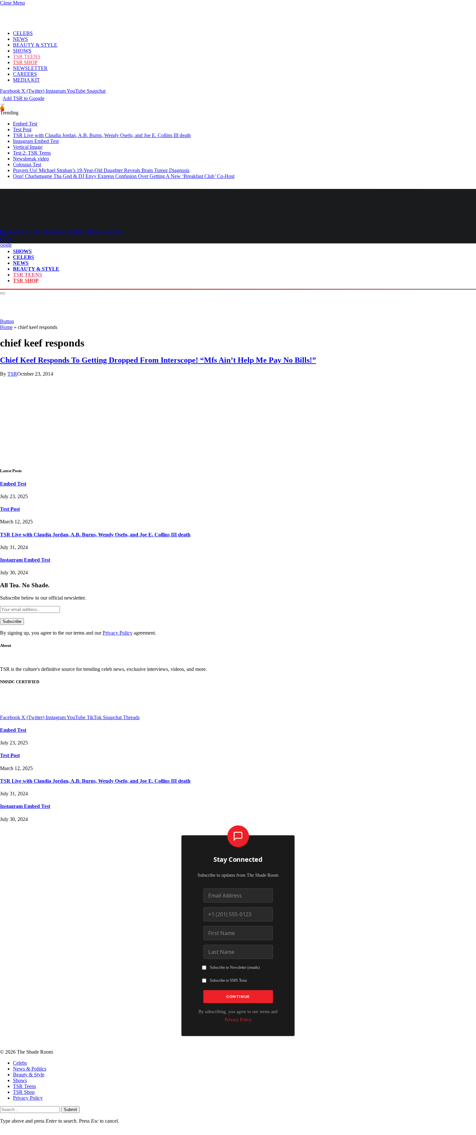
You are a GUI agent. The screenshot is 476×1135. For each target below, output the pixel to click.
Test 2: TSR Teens (32, 153)
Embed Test (25, 123)
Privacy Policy (117, 633)
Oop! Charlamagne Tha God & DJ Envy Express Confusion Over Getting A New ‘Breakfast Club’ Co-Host (123, 176)
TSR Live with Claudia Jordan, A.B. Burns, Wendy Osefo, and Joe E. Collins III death (102, 135)
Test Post (22, 129)
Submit (70, 1109)
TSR (12, 374)
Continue (238, 996)
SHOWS (22, 50)
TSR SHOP (25, 62)
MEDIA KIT (26, 80)
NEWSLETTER (30, 68)
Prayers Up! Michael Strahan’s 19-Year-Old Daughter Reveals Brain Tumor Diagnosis (101, 170)
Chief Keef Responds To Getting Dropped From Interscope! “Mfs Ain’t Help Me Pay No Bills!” (158, 360)
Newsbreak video (31, 158)
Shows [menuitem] (20, 1080)
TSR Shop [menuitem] (24, 1092)
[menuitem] (244, 1063)
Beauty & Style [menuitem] (28, 1074)
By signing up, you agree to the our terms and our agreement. (78, 633)
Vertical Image (27, 147)
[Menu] (3, 104)
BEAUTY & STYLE (35, 45)
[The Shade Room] (60, 220)
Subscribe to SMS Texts (228, 980)
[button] (12, 3)
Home (6, 327)
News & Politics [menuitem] (29, 1068)
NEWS (20, 39)
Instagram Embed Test (36, 141)
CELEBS (23, 33)
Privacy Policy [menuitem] (28, 1098)
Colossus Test (27, 164)
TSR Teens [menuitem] (24, 1086)
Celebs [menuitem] (20, 1063)
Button (7, 321)
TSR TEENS (26, 56)
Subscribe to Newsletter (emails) (235, 967)
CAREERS (25, 74)
